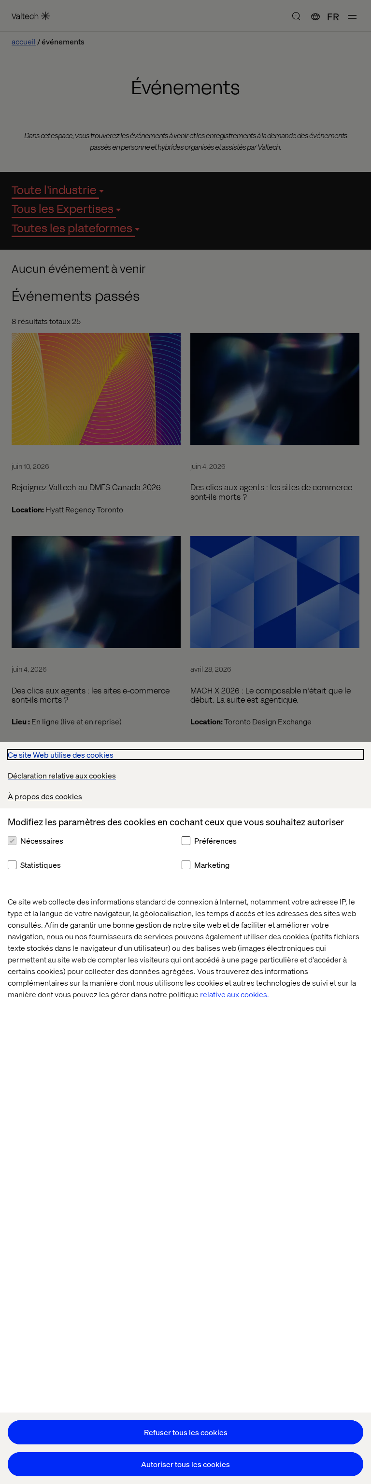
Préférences (215, 840)
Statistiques (40, 865)
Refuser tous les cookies (186, 1432)
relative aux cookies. (234, 994)
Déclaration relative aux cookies (62, 775)
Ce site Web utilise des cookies (61, 754)
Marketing (211, 865)
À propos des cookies (45, 796)
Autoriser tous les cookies (185, 1464)
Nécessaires (41, 840)
